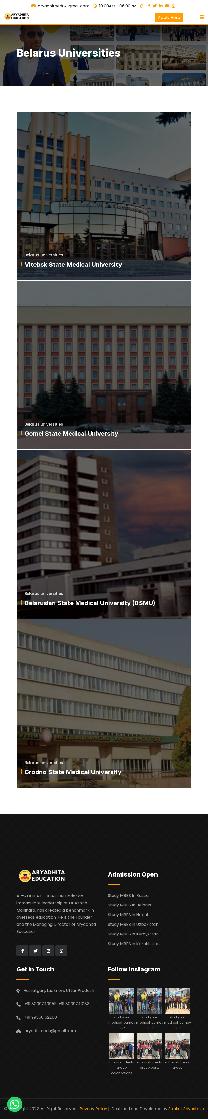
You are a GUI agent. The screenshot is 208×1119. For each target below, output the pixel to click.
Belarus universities (44, 255)
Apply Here (169, 17)
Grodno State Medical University (73, 772)
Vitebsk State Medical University (73, 264)
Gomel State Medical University (71, 433)
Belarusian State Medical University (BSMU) (90, 603)
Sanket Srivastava (186, 1109)
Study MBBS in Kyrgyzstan (133, 934)
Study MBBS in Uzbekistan (133, 924)
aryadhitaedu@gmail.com (63, 6)
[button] (14, 1104)
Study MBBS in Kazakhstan (134, 944)
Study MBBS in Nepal (128, 915)
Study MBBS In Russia (128, 895)
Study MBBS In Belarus (129, 905)
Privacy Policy (93, 1109)
